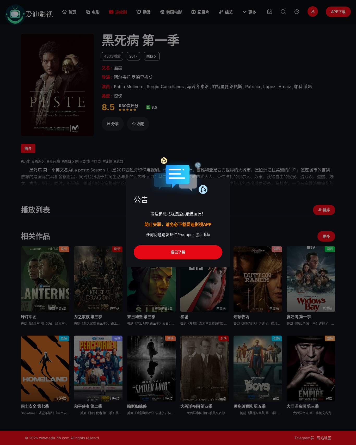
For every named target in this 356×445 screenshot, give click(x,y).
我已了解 (178, 252)
